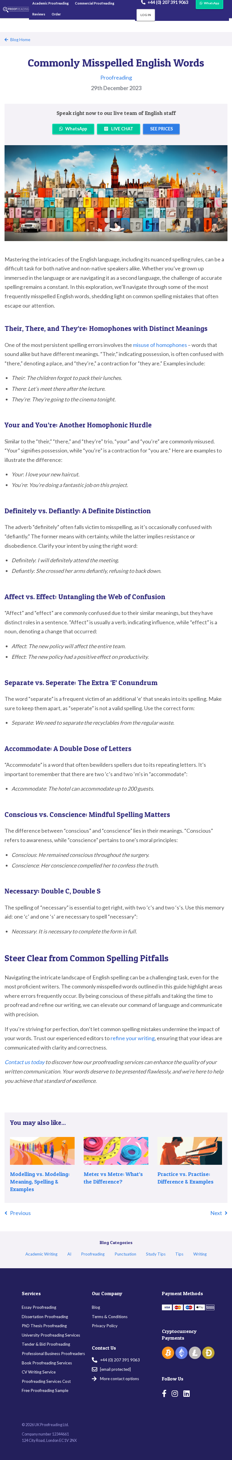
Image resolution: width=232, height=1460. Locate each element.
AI (69, 1254)
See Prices (161, 128)
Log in (145, 15)
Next (216, 1213)
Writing (200, 1254)
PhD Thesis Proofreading (44, 1325)
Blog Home (20, 39)
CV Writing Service (39, 1372)
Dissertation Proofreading (45, 1316)
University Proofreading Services (51, 1335)
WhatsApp (76, 128)
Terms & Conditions (109, 1316)
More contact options (119, 1379)
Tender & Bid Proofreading (46, 1344)
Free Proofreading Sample (45, 1390)
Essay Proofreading (39, 1307)
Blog (96, 1307)
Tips (179, 1254)
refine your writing (133, 1038)
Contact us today (24, 1062)
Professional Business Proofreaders (53, 1353)
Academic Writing (41, 1254)
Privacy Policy (105, 1325)
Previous (20, 1213)
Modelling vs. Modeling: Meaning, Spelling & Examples (39, 1181)
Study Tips (156, 1254)
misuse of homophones (160, 344)
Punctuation (125, 1254)
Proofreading (116, 77)
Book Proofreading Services (47, 1362)
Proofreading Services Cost (46, 1381)
